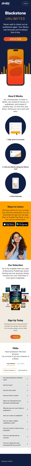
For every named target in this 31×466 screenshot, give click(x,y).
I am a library (20, 363)
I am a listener (11, 363)
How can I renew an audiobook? (12, 415)
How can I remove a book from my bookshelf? (13, 429)
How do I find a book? (9, 390)
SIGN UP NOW (15, 39)
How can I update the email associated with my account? (12, 444)
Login (26, 3)
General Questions (9, 370)
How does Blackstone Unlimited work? (12, 379)
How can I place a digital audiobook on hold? (10, 422)
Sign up (15, 337)
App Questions (22, 370)
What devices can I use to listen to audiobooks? (13, 409)
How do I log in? (8, 385)
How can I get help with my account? (11, 437)
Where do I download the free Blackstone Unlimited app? (12, 402)
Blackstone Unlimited (7, 461)
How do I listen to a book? (11, 395)
